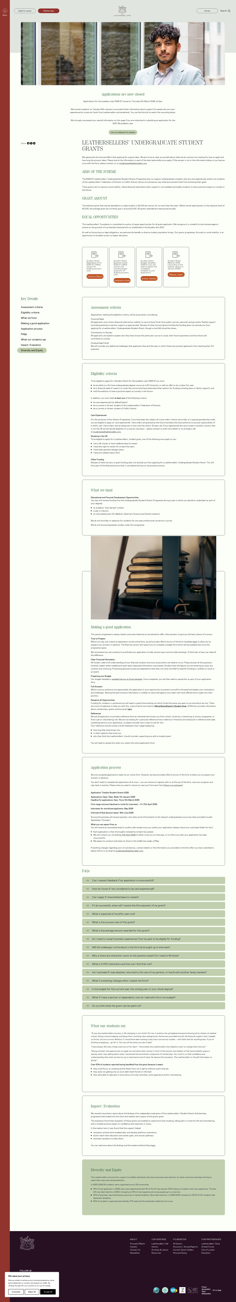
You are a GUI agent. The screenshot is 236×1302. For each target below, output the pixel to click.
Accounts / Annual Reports (185, 1246)
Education (205, 1253)
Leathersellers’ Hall (160, 1243)
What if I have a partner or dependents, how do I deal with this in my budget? (133, 997)
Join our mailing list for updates (123, 132)
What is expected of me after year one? (113, 913)
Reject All (32, 1292)
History (155, 1246)
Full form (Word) (95, 276)
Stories (207, 11)
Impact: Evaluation (31, 345)
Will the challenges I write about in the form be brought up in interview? (131, 947)
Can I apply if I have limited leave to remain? (115, 897)
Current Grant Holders (183, 1250)
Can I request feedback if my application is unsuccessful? (123, 880)
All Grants (177, 1243)
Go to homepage (122, 11)
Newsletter (135, 1253)
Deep (219, 1290)
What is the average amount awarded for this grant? (120, 930)
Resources (156, 1253)
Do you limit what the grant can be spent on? (116, 1005)
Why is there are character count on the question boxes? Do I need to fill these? (135, 955)
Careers (133, 1246)
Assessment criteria (32, 307)
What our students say (33, 339)
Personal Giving (180, 1253)
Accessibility (206, 1289)
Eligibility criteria (30, 312)
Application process (32, 328)
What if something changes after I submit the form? (120, 980)
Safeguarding (206, 1294)
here (194, 641)
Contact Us (135, 1250)
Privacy (204, 1287)
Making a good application (35, 323)
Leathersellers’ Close (210, 1243)
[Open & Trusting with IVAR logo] (166, 1290)
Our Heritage (159, 1239)
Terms (204, 1291)
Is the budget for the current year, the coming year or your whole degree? (132, 989)
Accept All (48, 1292)
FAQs (24, 334)
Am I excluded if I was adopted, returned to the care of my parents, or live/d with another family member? (149, 972)
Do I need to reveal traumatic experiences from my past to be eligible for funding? (136, 938)
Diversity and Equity (32, 350)
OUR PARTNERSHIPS (211, 1239)
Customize (16, 1292)
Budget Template (149, 278)
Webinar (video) (176, 274)
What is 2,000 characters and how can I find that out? (122, 964)
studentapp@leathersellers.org (133, 163)
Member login (49, 11)
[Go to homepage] (27, 1245)
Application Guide (122, 280)
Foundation (179, 1239)
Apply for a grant (25, 11)
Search (223, 11)
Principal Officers (137, 1243)
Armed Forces (207, 1246)
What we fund (28, 317)
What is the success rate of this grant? (113, 922)
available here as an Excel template (127, 679)
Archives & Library (160, 1250)
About (133, 1239)
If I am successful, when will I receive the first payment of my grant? (128, 905)
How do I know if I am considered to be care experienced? (123, 888)
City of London (208, 1250)
